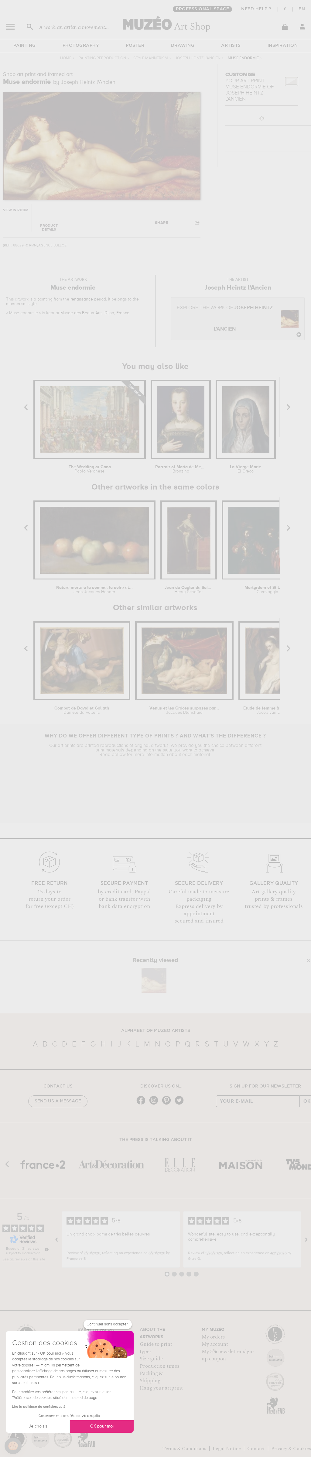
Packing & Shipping (151, 1377)
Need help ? (256, 9)
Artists (231, 45)
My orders (213, 1337)
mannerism (16, 304)
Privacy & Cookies (291, 1448)
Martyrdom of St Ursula (267, 590)
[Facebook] (142, 1104)
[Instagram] (155, 1104)
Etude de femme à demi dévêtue (270, 710)
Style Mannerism (150, 58)
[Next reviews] (306, 1239)
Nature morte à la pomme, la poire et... (94, 590)
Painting (24, 45)
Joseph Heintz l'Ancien (197, 58)
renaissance (81, 299)
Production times (159, 1366)
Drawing (183, 45)
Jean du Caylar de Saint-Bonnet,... (189, 590)
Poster (135, 45)
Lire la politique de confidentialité (39, 1407)
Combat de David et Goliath (81, 710)
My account (215, 1344)
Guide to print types (156, 1348)
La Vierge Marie (245, 469)
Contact (256, 1448)
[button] (13, 1446)
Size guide (151, 1359)
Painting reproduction (102, 58)
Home (65, 58)
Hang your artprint (161, 1388)
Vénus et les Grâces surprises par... (184, 710)
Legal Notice (227, 1448)
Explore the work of (225, 318)
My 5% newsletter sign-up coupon (228, 1355)
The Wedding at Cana (90, 469)
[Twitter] (180, 1104)
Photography (81, 45)
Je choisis (38, 1426)
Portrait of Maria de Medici (181, 469)
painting (45, 299)
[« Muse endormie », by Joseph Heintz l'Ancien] (154, 980)
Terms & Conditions (184, 1448)
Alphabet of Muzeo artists (155, 1031)
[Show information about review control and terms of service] (46, 1249)
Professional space (202, 9)
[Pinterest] (168, 1104)
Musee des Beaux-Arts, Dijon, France (94, 313)
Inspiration (283, 45)
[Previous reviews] (57, 1239)
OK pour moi (102, 1426)
